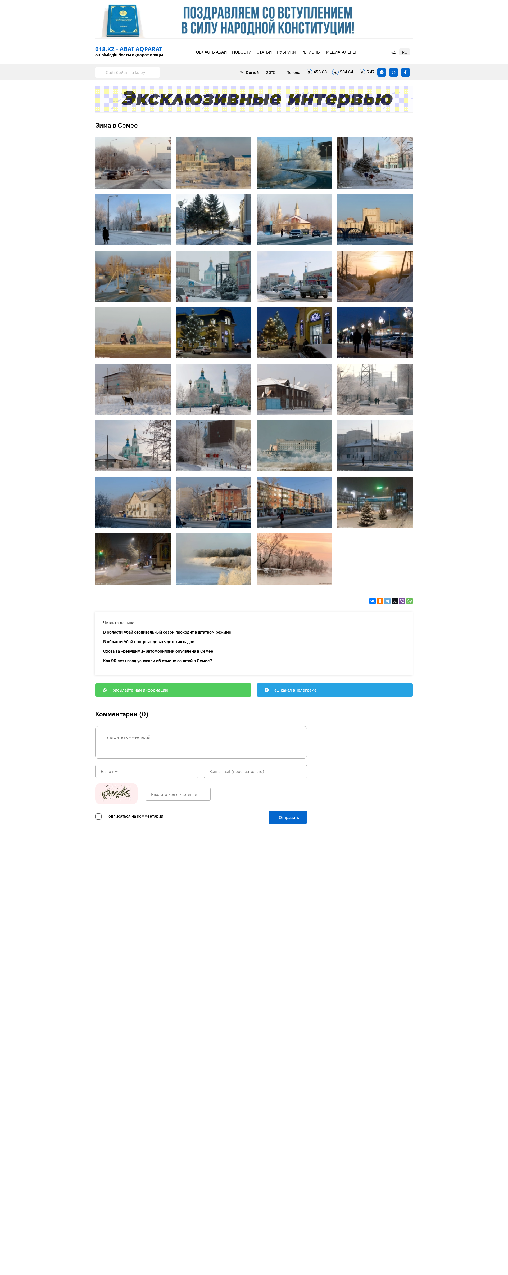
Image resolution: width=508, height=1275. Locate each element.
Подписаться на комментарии (134, 816)
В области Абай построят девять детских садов (148, 641)
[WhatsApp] (409, 601)
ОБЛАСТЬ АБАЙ (211, 52)
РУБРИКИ (286, 52)
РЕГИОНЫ (311, 52)
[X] (395, 601)
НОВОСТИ (241, 52)
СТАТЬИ (264, 52)
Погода (293, 72)
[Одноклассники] (380, 601)
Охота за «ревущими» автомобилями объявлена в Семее (158, 651)
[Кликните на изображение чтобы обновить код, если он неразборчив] (116, 794)
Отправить (288, 817)
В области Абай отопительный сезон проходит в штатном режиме (167, 632)
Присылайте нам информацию (139, 690)
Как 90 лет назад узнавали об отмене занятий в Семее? (157, 660)
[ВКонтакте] (372, 601)
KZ (393, 52)
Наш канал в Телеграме (294, 690)
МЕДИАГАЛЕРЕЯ (341, 52)
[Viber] (402, 601)
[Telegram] (387, 601)
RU (404, 52)
